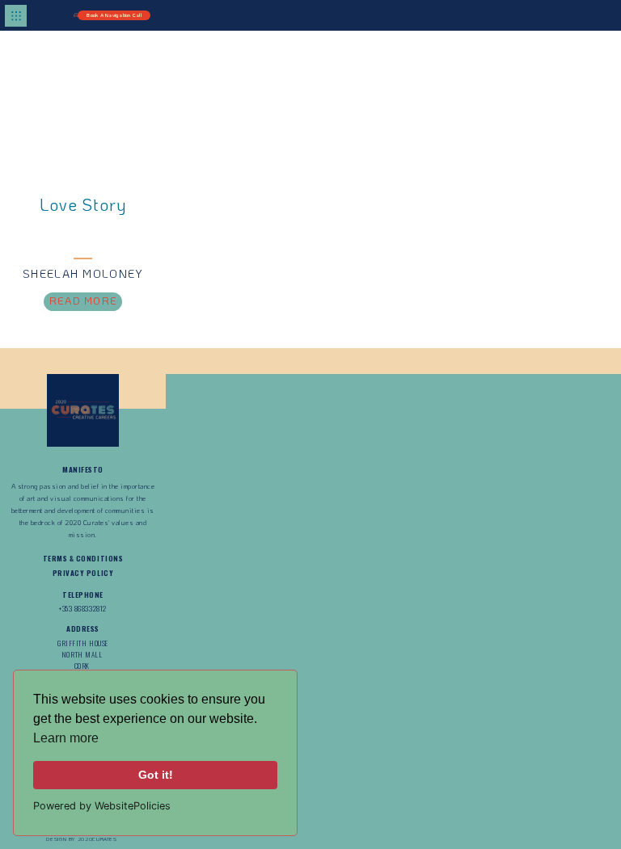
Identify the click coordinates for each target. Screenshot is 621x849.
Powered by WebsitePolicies (102, 806)
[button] (16, 16)
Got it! (155, 774)
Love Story (82, 204)
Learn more (66, 738)
